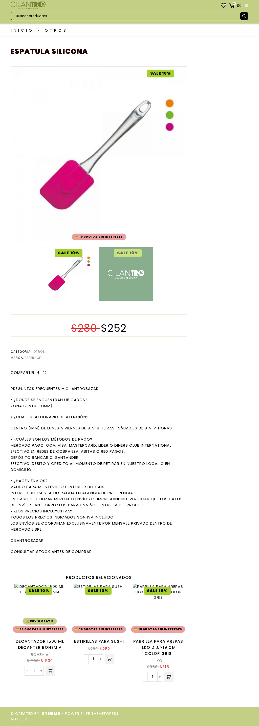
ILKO (158, 660)
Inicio (22, 30)
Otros (56, 30)
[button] (50, 671)
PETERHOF (33, 358)
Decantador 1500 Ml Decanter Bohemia (40, 644)
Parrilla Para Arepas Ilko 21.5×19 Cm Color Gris (158, 647)
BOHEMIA (40, 654)
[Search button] (244, 16)
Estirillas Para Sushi (99, 641)
